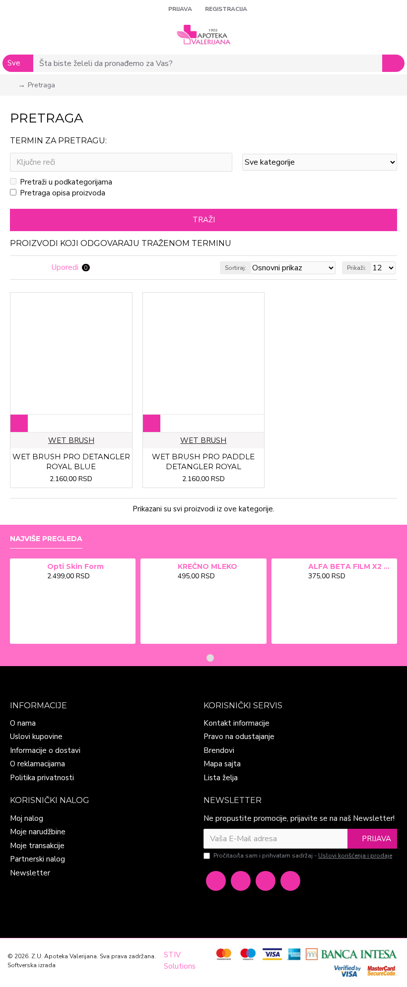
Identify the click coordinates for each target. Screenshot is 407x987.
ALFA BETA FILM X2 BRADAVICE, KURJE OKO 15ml (350, 566)
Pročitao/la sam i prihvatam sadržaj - (302, 856)
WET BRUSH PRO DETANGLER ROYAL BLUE (71, 461)
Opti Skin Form (75, 566)
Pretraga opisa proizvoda (62, 193)
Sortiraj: (235, 268)
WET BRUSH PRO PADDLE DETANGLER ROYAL (203, 461)
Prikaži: (356, 268)
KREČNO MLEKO (207, 566)
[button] (197, 658)
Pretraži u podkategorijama (66, 182)
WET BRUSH (71, 440)
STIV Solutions (180, 960)
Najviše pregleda (46, 539)
